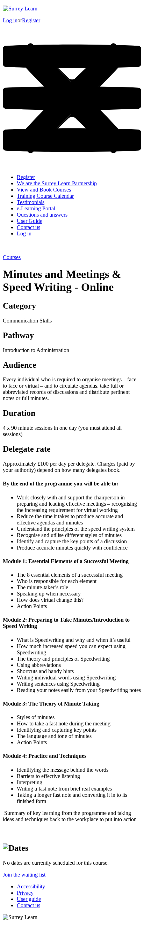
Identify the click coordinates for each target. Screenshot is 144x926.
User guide (29, 899)
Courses (12, 257)
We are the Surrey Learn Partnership (57, 183)
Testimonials (30, 202)
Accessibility (31, 886)
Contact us (28, 227)
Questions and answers (42, 215)
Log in (10, 20)
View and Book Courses (44, 190)
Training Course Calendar (45, 196)
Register (31, 20)
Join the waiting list (24, 875)
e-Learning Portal (36, 208)
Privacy (25, 893)
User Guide (29, 221)
